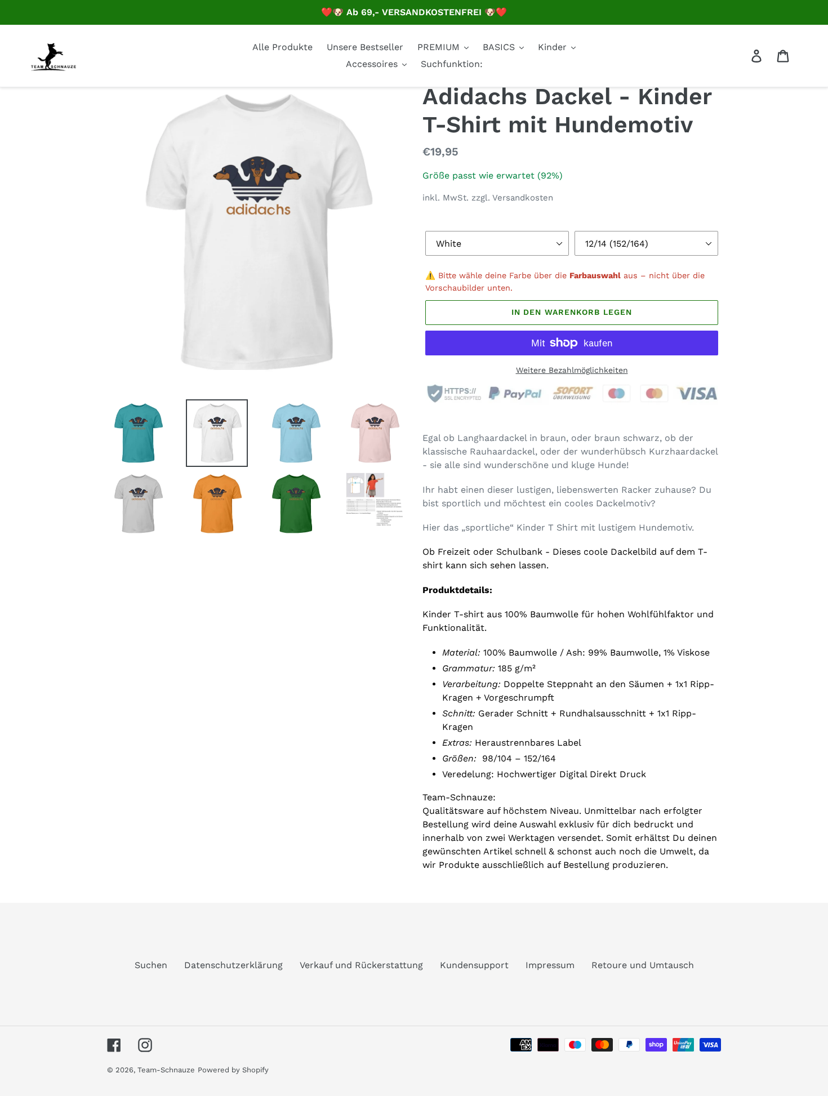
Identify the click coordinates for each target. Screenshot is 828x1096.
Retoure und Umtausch (642, 965)
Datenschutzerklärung (233, 965)
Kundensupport (474, 965)
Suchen (151, 965)
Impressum (550, 965)
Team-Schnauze (166, 1070)
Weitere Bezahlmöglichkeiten (572, 370)
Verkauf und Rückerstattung (361, 965)
